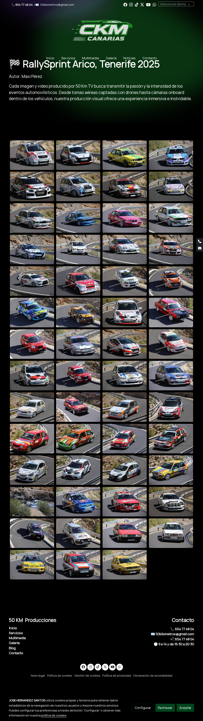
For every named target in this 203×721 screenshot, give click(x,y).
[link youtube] (148, 4)
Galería (14, 643)
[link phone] (199, 241)
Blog (12, 648)
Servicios (16, 633)
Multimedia (17, 638)
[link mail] (199, 248)
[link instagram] (131, 4)
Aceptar (185, 707)
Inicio (13, 628)
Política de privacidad (116, 675)
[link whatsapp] (154, 4)
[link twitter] (142, 4)
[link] (101, 30)
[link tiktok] (136, 4)
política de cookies (53, 715)
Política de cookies (59, 675)
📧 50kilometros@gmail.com (172, 634)
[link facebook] (125, 4)
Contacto (16, 653)
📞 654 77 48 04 (182, 629)
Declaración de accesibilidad (152, 675)
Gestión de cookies (87, 675)
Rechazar (165, 707)
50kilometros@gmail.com (57, 5)
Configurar (143, 707)
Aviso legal (38, 675)
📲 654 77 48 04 (182, 639)
